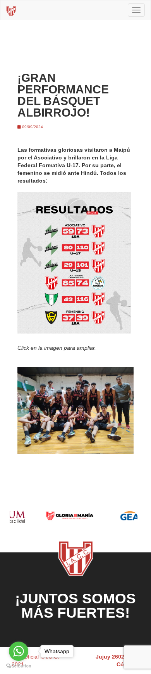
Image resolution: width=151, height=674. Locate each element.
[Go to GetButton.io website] (18, 666)
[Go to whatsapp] (18, 651)
